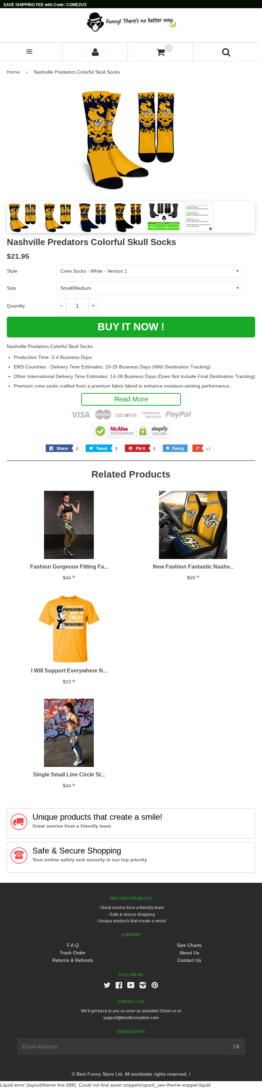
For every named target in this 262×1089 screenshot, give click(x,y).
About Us (189, 952)
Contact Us (189, 960)
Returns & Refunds (72, 960)
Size (11, 288)
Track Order (73, 952)
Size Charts (189, 945)
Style (12, 271)
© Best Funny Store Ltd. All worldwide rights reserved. (130, 1074)
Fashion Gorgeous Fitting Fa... (69, 567)
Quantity (16, 305)
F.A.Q (73, 945)
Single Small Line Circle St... (69, 774)
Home (13, 72)
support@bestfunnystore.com (131, 1017)
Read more (131, 399)
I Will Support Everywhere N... (69, 671)
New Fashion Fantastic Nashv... (193, 567)
